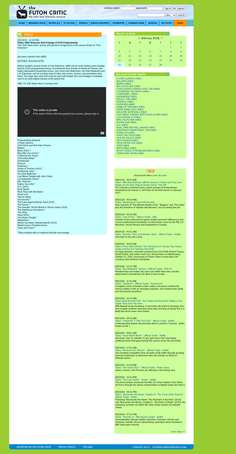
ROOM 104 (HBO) (126, 132)
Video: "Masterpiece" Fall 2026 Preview (135, 202)
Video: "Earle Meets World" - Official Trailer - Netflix (140, 335)
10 (119, 56)
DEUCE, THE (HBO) (127, 99)
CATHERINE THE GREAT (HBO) (133, 91)
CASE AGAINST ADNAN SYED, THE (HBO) (138, 89)
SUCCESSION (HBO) (127, 140)
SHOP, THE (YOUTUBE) (129, 135)
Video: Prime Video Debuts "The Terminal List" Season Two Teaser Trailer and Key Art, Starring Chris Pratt (148, 247)
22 (170, 60)
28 (160, 65)
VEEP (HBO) (123, 145)
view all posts (160, 175)
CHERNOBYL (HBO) (127, 94)
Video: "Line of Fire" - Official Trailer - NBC (136, 217)
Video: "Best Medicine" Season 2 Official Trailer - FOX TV (143, 269)
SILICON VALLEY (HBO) (129, 138)
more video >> (178, 431)
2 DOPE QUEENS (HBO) (129, 78)
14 (160, 56)
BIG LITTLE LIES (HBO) (128, 86)
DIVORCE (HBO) (125, 102)
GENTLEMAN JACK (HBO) (130, 109)
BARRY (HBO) (124, 83)
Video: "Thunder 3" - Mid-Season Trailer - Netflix (139, 417)
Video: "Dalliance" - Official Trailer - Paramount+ (139, 283)
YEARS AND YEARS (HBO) (130, 153)
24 (119, 65)
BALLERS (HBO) (125, 81)
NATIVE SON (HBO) (126, 122)
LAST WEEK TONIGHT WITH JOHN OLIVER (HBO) (142, 114)
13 (150, 56)
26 (140, 65)
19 (140, 60)
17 (119, 60)
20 (150, 60)
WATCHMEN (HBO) (126, 148)
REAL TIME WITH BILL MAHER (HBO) (136, 127)
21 (160, 60)
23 (181, 60)
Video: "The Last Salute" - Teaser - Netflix (135, 380)
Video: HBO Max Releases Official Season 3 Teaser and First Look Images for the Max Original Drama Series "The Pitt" (148, 183)
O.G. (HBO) (122, 125)
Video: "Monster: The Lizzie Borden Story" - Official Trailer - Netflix (148, 234)
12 (140, 56)
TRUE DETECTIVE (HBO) (129, 143)
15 (170, 56)
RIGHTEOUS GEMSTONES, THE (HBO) (137, 130)
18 (130, 60)
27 (150, 65)
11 (130, 56)
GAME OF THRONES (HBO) (131, 107)
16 (181, 56)
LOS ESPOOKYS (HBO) (128, 117)
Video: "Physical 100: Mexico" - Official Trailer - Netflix (142, 350)
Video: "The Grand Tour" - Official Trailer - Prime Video (142, 367)
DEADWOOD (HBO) (127, 96)
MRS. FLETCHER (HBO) (129, 120)
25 (130, 65)
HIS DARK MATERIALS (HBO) (132, 112)
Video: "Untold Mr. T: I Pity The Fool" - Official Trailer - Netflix (145, 321)
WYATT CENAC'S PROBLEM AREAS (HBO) (138, 150)
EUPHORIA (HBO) (126, 104)
